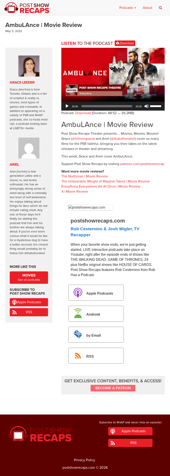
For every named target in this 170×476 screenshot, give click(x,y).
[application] (113, 106)
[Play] (67, 106)
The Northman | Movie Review (84, 176)
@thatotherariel (123, 138)
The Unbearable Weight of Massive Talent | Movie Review (105, 181)
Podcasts (126, 8)
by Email (93, 335)
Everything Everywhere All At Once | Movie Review (100, 186)
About (147, 8)
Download (126, 43)
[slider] (156, 106)
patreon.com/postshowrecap (142, 164)
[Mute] (146, 106)
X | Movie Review (74, 191)
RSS (90, 356)
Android (93, 314)
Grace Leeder (22, 82)
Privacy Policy (84, 460)
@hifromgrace (83, 138)
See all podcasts (29, 277)
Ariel (14, 164)
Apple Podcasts (99, 293)
